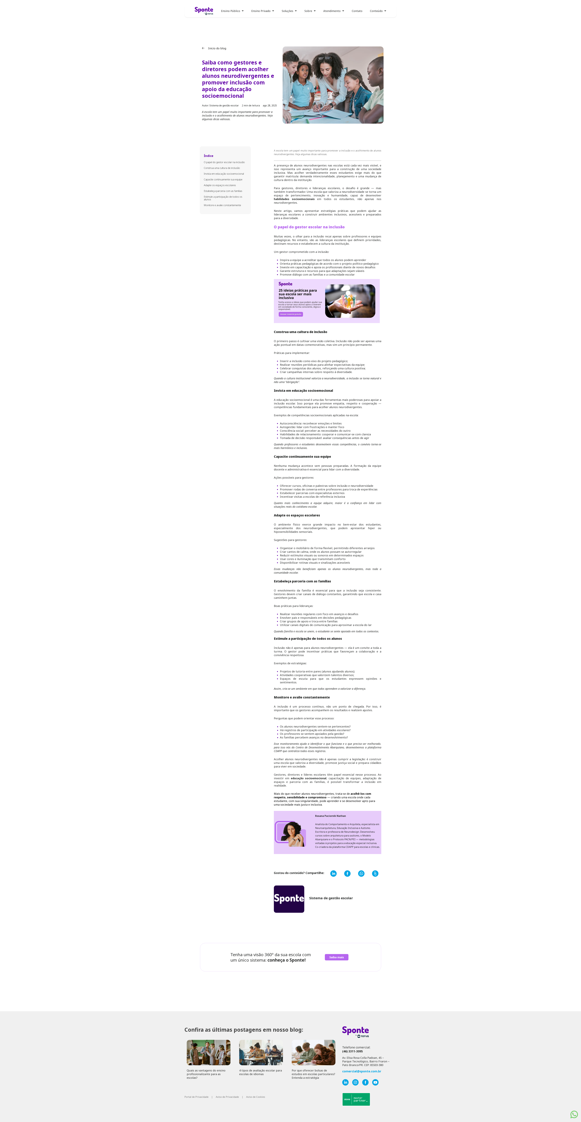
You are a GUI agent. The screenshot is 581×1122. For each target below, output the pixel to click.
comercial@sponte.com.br (361, 1071)
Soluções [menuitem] (287, 11)
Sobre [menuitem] (308, 11)
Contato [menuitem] (357, 11)
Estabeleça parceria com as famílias (223, 191)
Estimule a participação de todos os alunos (223, 198)
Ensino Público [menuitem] (230, 11)
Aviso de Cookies (255, 1096)
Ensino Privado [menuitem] (261, 11)
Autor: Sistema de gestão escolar (220, 105)
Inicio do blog (216, 48)
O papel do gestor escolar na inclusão (224, 162)
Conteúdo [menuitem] (376, 11)
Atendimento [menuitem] (332, 11)
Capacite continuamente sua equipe (223, 179)
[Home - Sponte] (204, 11)
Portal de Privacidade (196, 1096)
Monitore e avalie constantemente (222, 205)
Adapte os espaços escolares (220, 185)
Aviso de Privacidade (227, 1096)
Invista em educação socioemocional (224, 173)
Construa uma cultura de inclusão (222, 168)
